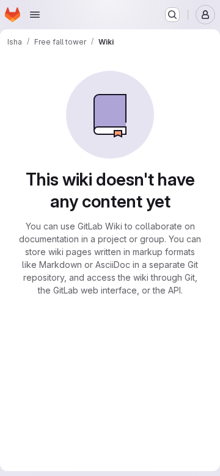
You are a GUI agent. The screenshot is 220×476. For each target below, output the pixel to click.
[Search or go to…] (172, 14)
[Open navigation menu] (35, 14)
